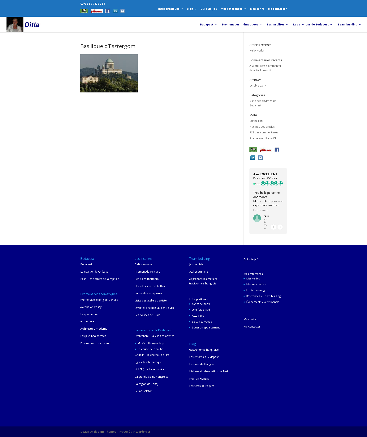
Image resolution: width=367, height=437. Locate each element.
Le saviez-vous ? (202, 321)
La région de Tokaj (146, 384)
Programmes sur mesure (95, 343)
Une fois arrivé (201, 309)
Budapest (206, 24)
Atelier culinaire (198, 271)
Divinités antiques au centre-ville (155, 308)
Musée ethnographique (151, 343)
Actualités (198, 315)
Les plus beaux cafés (93, 336)
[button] (280, 227)
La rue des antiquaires (148, 293)
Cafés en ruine (144, 264)
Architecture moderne (93, 328)
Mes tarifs (257, 9)
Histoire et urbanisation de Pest (208, 371)
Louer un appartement (206, 327)
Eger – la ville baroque (148, 362)
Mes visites (253, 278)
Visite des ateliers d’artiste (151, 300)
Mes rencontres (256, 284)
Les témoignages (257, 290)
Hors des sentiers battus (150, 286)
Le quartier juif (89, 314)
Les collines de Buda (147, 315)
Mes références (232, 9)
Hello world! (256, 50)
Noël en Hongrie (199, 378)
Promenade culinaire (147, 271)
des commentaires (263, 132)
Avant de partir (201, 304)
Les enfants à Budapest (204, 357)
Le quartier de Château (94, 271)
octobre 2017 (257, 85)
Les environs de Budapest (311, 24)
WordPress (143, 431)
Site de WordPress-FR (262, 138)
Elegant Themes (104, 431)
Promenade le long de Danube (99, 299)
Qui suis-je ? (209, 9)
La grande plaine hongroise (151, 376)
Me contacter (277, 9)
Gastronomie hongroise (204, 349)
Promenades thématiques (240, 24)
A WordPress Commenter (265, 66)
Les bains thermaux (147, 279)
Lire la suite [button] (260, 210)
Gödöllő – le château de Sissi (152, 355)
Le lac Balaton (144, 391)
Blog (190, 9)
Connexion (256, 121)
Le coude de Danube (150, 349)
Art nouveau (87, 321)
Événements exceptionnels (262, 302)
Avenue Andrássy (90, 307)
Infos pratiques (168, 9)
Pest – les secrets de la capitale (99, 279)
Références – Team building (263, 296)
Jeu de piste (196, 264)
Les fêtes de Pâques (201, 386)
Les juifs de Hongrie (201, 364)
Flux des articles (262, 126)
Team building (347, 24)
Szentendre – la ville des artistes (154, 336)
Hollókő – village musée (149, 369)
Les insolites (275, 24)
